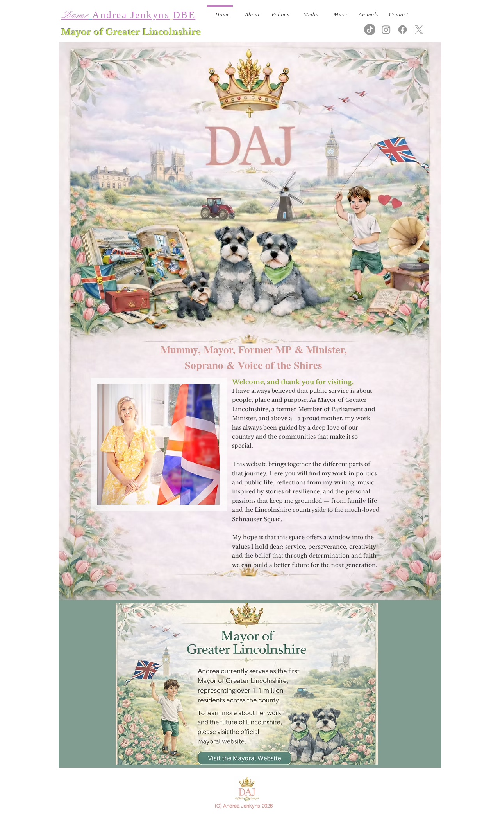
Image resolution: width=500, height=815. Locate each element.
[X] (419, 29)
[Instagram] (386, 29)
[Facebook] (402, 29)
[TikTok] (369, 29)
